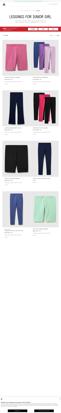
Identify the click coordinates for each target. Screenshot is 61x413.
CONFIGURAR (17, 410)
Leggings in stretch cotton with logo (14, 230)
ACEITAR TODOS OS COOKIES (44, 410)
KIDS (53, 29)
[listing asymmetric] (54, 35)
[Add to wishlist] (4, 41)
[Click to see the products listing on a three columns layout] (58, 35)
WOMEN (33, 29)
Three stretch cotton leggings (40, 77)
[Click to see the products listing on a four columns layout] (56, 35)
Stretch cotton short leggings (12, 77)
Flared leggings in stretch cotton (13, 127)
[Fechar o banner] (59, 398)
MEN (43, 29)
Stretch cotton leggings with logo (41, 178)
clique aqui (15, 406)
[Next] (46, 1)
